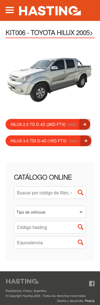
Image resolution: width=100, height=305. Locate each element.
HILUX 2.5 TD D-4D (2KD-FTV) (44, 124)
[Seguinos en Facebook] (91, 283)
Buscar (82, 194)
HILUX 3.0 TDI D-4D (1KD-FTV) (45, 140)
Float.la (89, 300)
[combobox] (50, 212)
